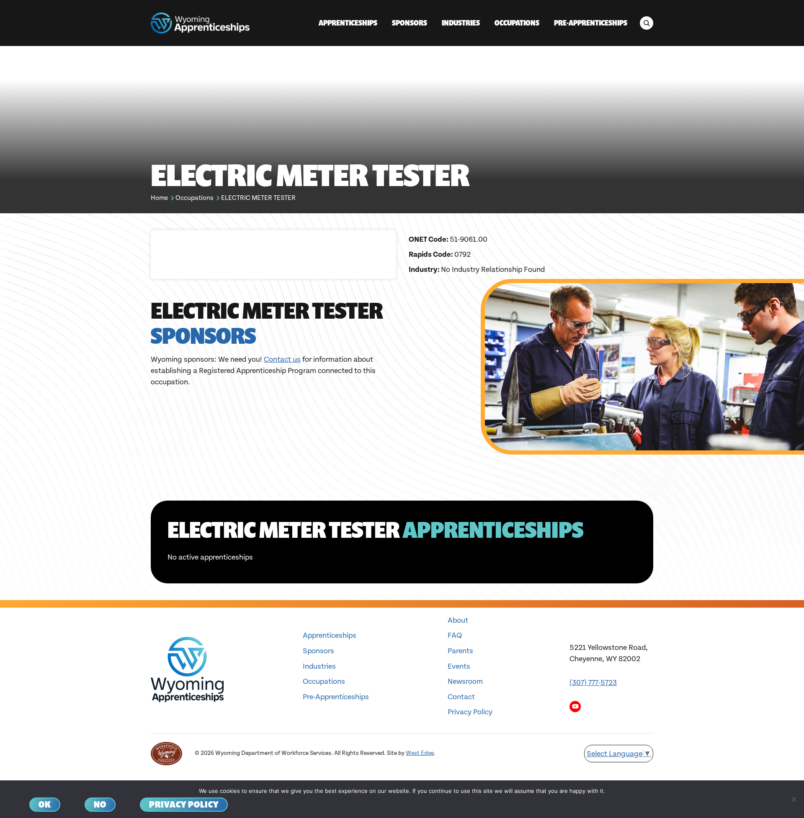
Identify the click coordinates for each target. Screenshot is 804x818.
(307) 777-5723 (593, 682)
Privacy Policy (470, 712)
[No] (793, 799)
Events (459, 666)
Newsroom (465, 681)
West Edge (420, 753)
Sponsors (318, 651)
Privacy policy (184, 804)
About (458, 620)
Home (159, 198)
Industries (319, 666)
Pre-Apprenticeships (336, 697)
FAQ (455, 635)
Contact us (282, 359)
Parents (460, 651)
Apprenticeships (329, 635)
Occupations (194, 198)
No (100, 804)
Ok (45, 804)
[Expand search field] (646, 23)
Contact (461, 697)
